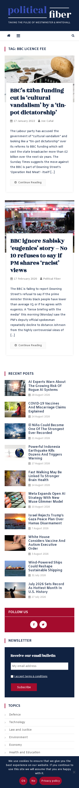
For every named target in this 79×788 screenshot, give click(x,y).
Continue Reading (30, 182)
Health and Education (24, 753)
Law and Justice (20, 730)
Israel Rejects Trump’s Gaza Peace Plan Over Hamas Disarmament (46, 519)
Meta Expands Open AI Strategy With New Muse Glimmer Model (46, 498)
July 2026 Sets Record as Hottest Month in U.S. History (46, 588)
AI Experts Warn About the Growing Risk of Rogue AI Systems (47, 386)
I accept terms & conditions (30, 676)
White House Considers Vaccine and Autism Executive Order (46, 543)
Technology (17, 722)
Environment (18, 737)
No (33, 781)
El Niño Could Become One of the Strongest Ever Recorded (46, 429)
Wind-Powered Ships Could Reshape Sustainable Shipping (45, 566)
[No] (74, 772)
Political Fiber (52, 279)
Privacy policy (50, 781)
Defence (15, 715)
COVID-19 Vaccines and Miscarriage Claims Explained (47, 407)
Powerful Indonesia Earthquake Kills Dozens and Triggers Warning (45, 453)
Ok (23, 781)
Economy (15, 745)
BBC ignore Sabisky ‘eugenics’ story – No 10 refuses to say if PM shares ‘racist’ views (38, 256)
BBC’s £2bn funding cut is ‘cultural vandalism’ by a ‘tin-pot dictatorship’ (38, 101)
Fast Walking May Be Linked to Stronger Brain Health (45, 476)
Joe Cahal (47, 121)
